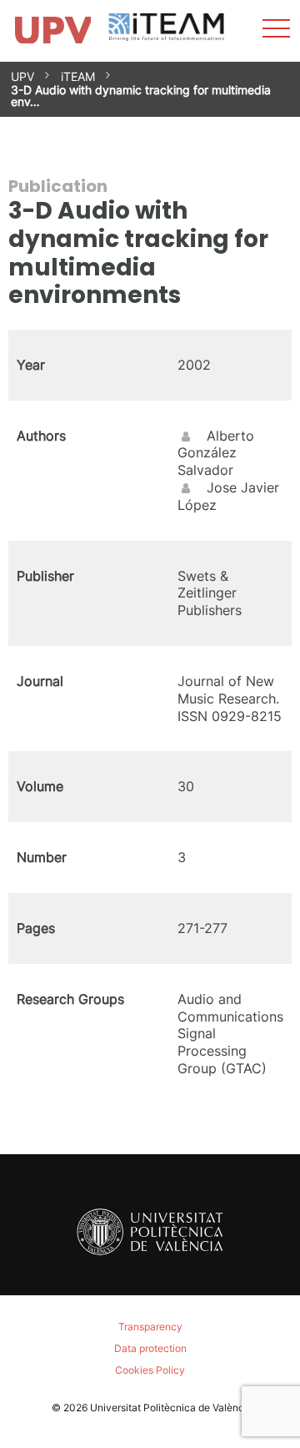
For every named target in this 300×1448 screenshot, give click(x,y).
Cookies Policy (150, 1370)
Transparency (150, 1326)
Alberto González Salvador (216, 453)
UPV (22, 76)
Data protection (150, 1348)
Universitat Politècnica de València (171, 1407)
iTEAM (78, 76)
